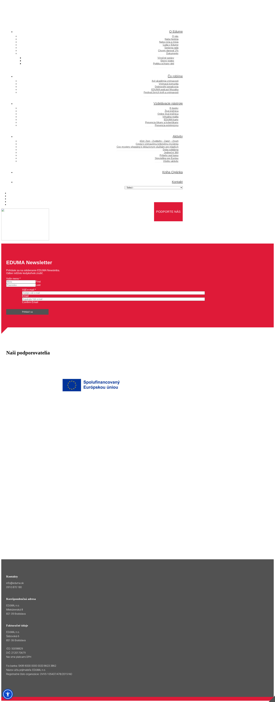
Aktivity (178, 136)
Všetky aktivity (170, 161)
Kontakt (177, 182)
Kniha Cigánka (172, 172)
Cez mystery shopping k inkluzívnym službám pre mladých (147, 146)
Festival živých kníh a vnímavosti (161, 92)
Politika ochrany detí (163, 63)
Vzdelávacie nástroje (168, 103)
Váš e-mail (29, 289)
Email (25, 296)
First (38, 281)
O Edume (176, 31)
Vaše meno (13, 278)
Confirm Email (30, 302)
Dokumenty (172, 53)
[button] (7, 694)
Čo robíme (175, 76)
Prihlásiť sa (27, 312)
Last (38, 285)
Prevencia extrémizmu (166, 125)
